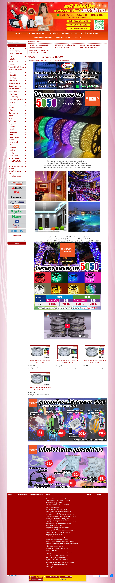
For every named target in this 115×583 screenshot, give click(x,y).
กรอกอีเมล (10, 238)
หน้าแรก (29, 41)
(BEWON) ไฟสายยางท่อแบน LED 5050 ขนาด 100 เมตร (95, 362)
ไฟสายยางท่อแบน (64, 60)
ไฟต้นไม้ (46, 60)
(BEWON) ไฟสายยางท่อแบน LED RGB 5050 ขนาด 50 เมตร (67, 362)
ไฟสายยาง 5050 (35, 60)
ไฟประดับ (33, 41)
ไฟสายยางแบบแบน (54, 60)
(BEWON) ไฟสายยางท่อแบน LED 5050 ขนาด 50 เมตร (40, 362)
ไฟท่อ (41, 60)
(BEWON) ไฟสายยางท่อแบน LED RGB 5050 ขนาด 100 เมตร (40, 388)
